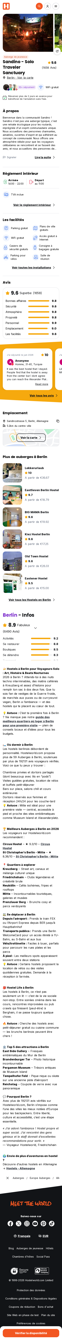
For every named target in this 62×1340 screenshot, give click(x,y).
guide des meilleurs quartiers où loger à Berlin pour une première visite (28, 721)
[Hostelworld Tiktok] (51, 1223)
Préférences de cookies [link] (31, 1323)
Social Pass (43, 1256)
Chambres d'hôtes (23, 1256)
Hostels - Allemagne (20, 1168)
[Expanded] (7, 1178)
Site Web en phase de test (23, 1315)
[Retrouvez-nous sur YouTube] (35, 1223)
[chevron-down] (35, 628)
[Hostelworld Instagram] (27, 1223)
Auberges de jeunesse (30, 1248)
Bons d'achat (45, 1306)
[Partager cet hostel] (57, 51)
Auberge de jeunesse (15, 57)
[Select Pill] (39, 6)
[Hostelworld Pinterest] (43, 1223)
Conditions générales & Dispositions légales (30, 1298)
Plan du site (48, 1315)
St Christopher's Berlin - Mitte (37, 856)
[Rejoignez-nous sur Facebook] (10, 1223)
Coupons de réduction (22, 1306)
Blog (11, 1248)
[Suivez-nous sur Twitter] (18, 1223)
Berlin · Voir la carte (20, 77)
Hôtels (49, 1248)
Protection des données (31, 1290)
